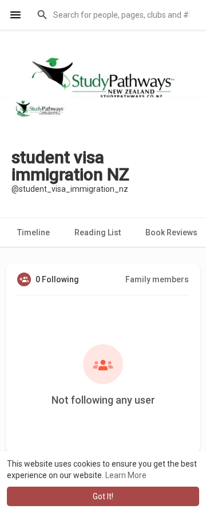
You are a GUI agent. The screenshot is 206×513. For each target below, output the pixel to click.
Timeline (33, 232)
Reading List (97, 232)
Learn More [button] (125, 475)
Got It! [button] (103, 496)
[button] (114, 15)
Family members (157, 279)
